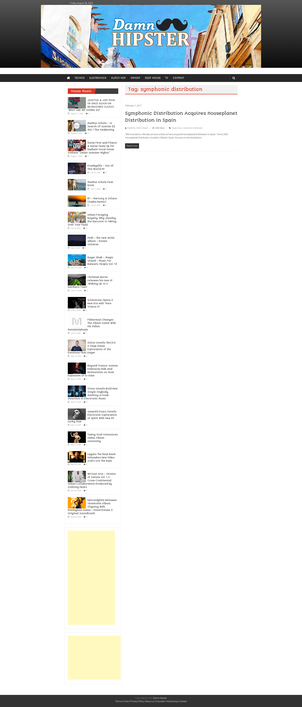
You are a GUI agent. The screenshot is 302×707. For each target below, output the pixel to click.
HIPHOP (135, 77)
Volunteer (160, 701)
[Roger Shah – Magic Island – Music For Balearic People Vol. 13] (77, 260)
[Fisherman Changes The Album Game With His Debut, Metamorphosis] (77, 322)
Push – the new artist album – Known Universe (101, 241)
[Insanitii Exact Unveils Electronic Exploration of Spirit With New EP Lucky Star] (77, 414)
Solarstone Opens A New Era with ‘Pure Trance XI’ (100, 303)
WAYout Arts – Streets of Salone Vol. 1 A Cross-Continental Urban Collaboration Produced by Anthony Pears (92, 480)
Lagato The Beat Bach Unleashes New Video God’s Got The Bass (101, 457)
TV (166, 77)
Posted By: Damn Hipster (137, 128)
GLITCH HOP (118, 77)
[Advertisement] (91, 578)
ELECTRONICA (97, 77)
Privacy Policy (137, 701)
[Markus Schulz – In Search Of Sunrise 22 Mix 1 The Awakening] (77, 125)
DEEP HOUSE (153, 77)
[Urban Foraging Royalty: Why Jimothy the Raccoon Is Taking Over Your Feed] (77, 217)
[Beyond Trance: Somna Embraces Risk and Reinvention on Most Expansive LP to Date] (77, 368)
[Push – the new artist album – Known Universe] (77, 240)
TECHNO (80, 77)
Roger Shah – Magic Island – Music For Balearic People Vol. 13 (102, 260)
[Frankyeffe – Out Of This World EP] (77, 168)
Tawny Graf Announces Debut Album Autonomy (102, 438)
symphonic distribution (193, 128)
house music (177, 128)
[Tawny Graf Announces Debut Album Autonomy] (77, 437)
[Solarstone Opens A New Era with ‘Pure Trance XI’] (77, 302)
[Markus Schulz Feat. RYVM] (77, 184)
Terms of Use (122, 701)
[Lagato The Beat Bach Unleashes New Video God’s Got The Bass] (77, 456)
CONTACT (178, 77)
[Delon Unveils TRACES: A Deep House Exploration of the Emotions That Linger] (77, 345)
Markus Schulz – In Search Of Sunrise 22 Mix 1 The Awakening (101, 126)
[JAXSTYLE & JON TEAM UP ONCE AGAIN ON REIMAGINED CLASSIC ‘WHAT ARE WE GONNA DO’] (77, 102)
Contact (183, 701)
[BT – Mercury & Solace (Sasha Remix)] (77, 201)
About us (149, 701)
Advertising (172, 701)
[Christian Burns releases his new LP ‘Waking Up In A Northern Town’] (77, 279)
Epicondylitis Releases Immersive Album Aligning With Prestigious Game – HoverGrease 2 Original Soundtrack (92, 507)
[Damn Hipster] (151, 36)
